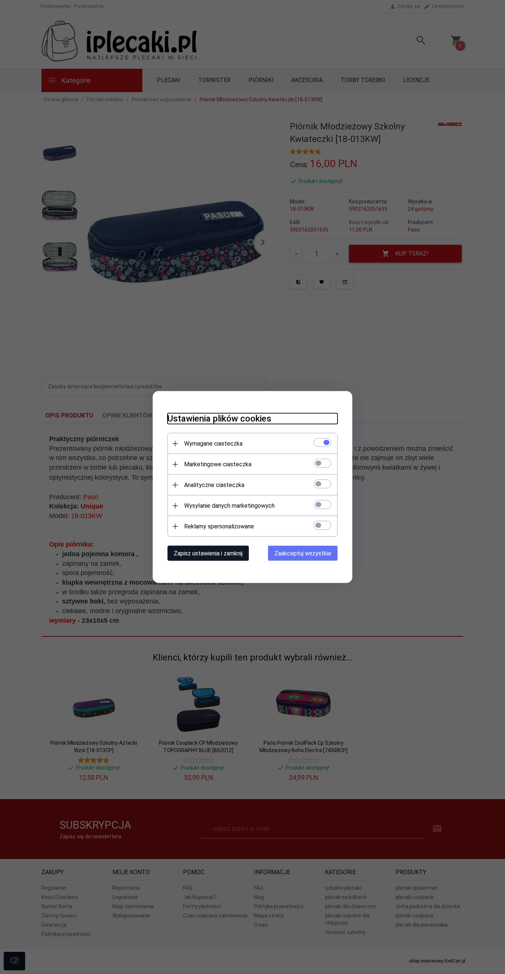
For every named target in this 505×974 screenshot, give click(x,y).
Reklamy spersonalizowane (219, 526)
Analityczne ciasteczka (214, 484)
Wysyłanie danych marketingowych (229, 505)
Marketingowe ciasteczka (217, 464)
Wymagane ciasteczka (213, 443)
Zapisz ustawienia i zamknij (208, 553)
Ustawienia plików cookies (219, 418)
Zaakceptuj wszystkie (302, 553)
